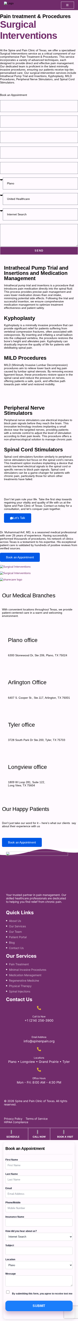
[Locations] (39, 1049)
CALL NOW (39, 1136)
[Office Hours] (39, 1070)
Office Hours (39, 1078)
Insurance (7, 191)
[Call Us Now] (39, 1008)
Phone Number (11, 144)
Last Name (8, 113)
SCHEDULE (12, 1136)
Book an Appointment (20, 557)
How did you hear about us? (21, 206)
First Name (8, 98)
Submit (39, 1306)
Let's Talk (19, 518)
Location (6, 175)
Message (7, 222)
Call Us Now (39, 1016)
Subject (6, 160)
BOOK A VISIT (65, 1136)
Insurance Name (14, 1217)
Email (4, 129)
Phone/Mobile (13, 1202)
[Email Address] (39, 1028)
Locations (39, 1057)
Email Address (39, 1037)
